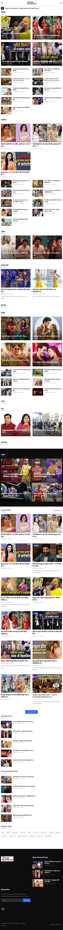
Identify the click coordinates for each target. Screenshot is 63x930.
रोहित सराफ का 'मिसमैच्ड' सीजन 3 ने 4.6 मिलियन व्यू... (47, 254)
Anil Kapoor (12, 836)
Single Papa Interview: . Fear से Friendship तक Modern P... (44, 696)
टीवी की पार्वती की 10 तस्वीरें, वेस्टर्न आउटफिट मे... (23, 731)
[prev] (58, 8)
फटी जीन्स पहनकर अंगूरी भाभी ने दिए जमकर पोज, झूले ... (53, 200)
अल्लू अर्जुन (58, 832)
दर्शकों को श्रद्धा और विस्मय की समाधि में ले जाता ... (15, 336)
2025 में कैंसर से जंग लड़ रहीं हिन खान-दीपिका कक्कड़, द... (15, 599)
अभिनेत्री (51, 832)
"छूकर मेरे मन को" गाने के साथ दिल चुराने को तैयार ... (21, 389)
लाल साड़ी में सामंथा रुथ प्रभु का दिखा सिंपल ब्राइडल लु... (14, 633)
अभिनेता (29, 832)
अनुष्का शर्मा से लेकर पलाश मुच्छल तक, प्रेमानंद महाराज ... (46, 599)
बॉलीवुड (8, 832)
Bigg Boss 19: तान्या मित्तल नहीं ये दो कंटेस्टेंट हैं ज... (15, 173)
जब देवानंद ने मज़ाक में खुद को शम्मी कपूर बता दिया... (21, 89)
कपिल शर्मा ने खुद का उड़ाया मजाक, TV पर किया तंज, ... (21, 181)
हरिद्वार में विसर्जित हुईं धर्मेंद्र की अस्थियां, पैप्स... (15, 661)
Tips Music (39, 836)
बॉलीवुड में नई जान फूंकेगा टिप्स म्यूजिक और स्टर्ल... (47, 336)
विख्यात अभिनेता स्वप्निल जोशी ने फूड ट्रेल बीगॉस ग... (46, 431)
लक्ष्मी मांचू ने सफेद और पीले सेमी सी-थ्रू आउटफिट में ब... (44, 290)
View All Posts (57, 510)
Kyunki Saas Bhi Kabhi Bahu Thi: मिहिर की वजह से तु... (20, 200)
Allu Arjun (4, 836)
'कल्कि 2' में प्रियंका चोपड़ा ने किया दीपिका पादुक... (21, 108)
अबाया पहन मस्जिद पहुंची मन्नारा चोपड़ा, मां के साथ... (21, 191)
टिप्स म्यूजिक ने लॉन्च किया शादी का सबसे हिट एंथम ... (15, 361)
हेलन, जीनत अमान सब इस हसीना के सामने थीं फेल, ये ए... (52, 89)
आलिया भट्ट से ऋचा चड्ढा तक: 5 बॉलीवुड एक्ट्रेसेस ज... (24, 796)
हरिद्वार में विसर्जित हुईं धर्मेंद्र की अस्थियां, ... (45, 61)
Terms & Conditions (55, 924)
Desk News (4, 257)
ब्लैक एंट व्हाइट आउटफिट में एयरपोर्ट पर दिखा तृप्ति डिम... (47, 633)
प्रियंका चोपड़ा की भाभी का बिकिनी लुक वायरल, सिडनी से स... (15, 696)
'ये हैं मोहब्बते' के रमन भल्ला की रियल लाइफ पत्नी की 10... (46, 145)
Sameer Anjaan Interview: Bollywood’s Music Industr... (52, 79)
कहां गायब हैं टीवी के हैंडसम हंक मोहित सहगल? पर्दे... (20, 220)
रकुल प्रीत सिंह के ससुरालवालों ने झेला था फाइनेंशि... (21, 69)
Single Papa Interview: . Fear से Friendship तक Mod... (21, 79)
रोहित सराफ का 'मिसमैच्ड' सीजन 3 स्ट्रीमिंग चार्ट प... (14, 254)
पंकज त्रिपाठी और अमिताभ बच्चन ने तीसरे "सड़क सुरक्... (24, 786)
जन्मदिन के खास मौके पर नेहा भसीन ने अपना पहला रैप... (53, 389)
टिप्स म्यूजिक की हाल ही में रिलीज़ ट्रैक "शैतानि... (46, 362)
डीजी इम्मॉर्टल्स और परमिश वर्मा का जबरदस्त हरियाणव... (53, 370)
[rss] (3, 909)
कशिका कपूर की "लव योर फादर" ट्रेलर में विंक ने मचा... (24, 776)
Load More (31, 712)
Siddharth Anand (22, 836)
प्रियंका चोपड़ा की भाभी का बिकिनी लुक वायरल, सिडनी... (52, 69)
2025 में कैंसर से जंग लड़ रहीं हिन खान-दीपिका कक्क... (52, 181)
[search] (61, 3)
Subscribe (26, 900)
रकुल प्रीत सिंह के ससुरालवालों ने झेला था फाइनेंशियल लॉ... (44, 662)
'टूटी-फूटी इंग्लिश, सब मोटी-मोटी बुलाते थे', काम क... (23, 750)
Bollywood (15, 832)
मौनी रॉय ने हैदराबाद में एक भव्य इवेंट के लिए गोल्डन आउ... (15, 290)
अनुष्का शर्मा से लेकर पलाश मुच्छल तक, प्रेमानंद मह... (14, 34)
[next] (61, 8)
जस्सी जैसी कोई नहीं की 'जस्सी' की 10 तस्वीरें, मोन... (20, 210)
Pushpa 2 (36, 832)
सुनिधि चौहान (31, 836)
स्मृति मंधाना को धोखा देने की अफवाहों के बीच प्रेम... (53, 98)
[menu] (2, 3)
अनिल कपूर (23, 832)
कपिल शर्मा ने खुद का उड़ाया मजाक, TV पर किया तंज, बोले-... (46, 565)
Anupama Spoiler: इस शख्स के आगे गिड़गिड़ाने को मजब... (52, 191)
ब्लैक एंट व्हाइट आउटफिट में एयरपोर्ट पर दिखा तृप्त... (15, 61)
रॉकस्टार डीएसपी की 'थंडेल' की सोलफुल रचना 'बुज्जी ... (52, 380)
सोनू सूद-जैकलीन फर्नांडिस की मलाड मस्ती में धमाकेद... (24, 805)
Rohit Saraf (44, 832)
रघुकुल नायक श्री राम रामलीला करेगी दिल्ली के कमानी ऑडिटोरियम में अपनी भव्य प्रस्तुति (22, 8)
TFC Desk (4, 37)
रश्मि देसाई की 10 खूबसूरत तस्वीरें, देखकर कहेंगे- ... (23, 741)
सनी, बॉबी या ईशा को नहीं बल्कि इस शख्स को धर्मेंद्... (21, 98)
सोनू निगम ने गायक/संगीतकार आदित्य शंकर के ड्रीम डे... (21, 380)
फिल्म (3, 832)
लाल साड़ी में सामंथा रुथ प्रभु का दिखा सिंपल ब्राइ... (47, 35)
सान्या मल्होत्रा (47, 836)
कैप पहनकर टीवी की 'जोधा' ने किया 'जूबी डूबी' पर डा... (23, 760)
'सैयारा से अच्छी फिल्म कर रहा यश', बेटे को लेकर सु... (23, 721)
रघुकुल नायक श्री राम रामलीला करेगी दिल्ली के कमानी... (14, 431)
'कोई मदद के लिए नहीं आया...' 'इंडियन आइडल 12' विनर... (51, 210)
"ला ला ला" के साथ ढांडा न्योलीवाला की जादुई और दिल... (22, 370)
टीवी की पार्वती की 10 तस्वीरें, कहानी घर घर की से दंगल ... (15, 145)
